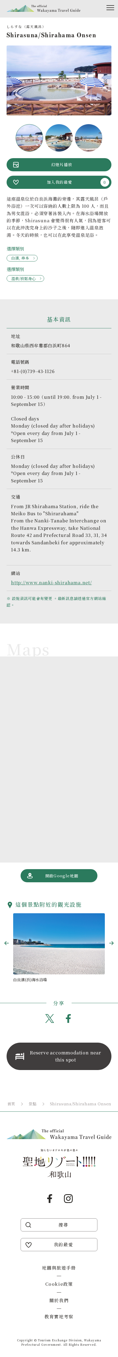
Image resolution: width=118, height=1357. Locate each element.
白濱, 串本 (20, 258)
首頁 (11, 1103)
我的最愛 (63, 1244)
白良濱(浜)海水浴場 (30, 979)
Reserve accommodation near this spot (65, 1056)
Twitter (49, 1018)
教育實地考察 (59, 1316)
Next (111, 943)
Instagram (68, 1198)
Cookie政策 (59, 1284)
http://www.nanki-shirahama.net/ (51, 582)
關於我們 (59, 1300)
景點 (32, 1103)
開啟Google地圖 (61, 875)
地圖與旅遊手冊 (59, 1268)
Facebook (68, 1018)
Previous (6, 943)
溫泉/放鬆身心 (23, 278)
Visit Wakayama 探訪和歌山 (43, 9)
